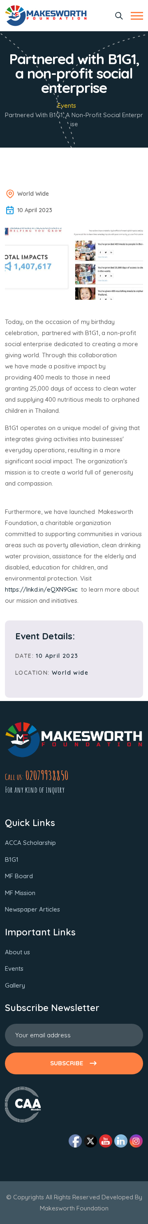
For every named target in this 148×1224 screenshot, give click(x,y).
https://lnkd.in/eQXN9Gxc (43, 589)
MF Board (19, 876)
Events (67, 105)
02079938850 (46, 775)
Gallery (15, 985)
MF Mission (20, 893)
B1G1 (11, 859)
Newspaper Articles (32, 909)
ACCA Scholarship (30, 843)
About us (17, 952)
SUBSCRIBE (66, 1063)
